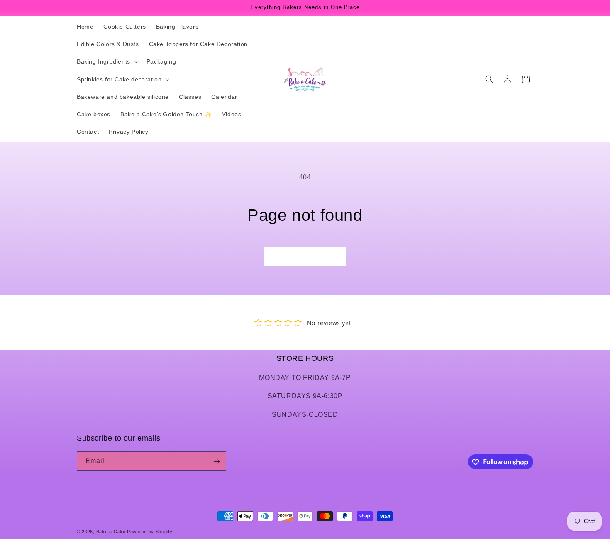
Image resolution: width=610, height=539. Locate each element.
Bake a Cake (111, 531)
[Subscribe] (216, 461)
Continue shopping (305, 256)
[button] (107, 61)
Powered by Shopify (150, 531)
